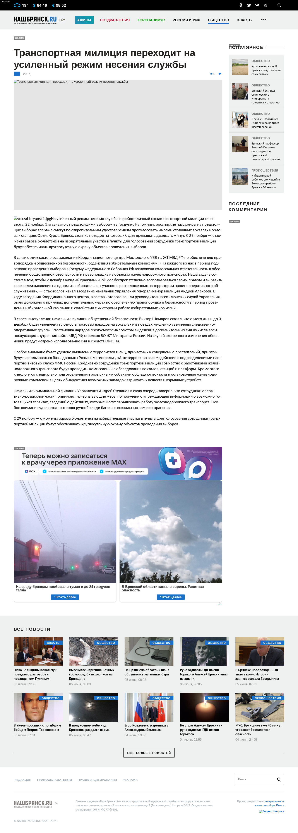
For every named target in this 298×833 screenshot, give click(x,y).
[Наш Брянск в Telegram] (265, 5)
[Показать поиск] (279, 5)
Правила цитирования (97, 779)
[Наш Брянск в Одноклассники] (241, 5)
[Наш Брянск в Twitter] (249, 5)
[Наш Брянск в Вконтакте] (257, 5)
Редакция (22, 779)
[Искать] (279, 779)
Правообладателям (54, 779)
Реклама (130, 779)
